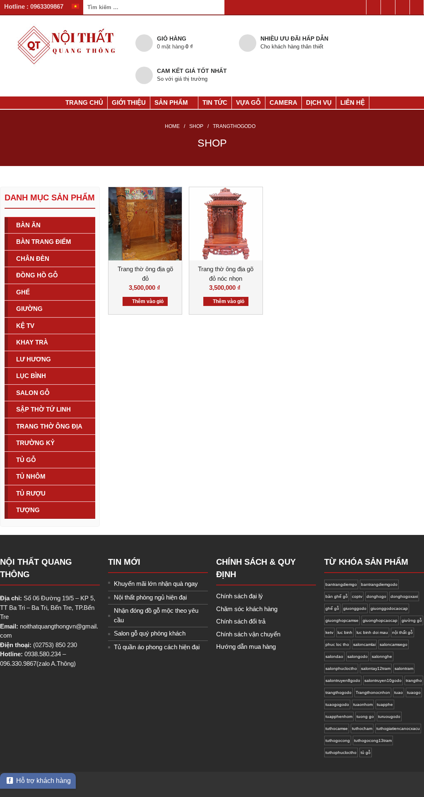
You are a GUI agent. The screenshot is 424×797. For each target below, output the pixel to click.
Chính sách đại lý (239, 596)
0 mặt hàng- (175, 47)
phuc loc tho (337, 644)
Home (172, 126)
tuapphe (385, 704)
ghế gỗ (332, 608)
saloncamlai (364, 644)
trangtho (414, 680)
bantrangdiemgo (341, 584)
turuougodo (389, 716)
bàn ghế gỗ (336, 596)
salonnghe (382, 656)
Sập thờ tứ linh (43, 409)
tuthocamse (336, 728)
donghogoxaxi (404, 596)
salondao (334, 656)
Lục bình (31, 375)
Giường (29, 308)
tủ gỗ (366, 752)
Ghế (23, 292)
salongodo (357, 656)
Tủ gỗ (26, 459)
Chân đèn (32, 258)
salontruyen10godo (383, 680)
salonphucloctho (341, 668)
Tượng (28, 509)
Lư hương (33, 359)
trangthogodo (338, 692)
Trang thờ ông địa (49, 426)
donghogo (376, 596)
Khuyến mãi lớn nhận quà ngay (156, 583)
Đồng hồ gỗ (37, 275)
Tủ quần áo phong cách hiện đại (157, 646)
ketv (329, 632)
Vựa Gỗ (248, 102)
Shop (196, 126)
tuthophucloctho (341, 752)
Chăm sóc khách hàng (246, 608)
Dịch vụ (319, 102)
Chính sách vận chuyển (248, 634)
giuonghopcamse (342, 620)
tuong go (365, 716)
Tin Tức (214, 102)
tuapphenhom (338, 716)
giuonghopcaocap (380, 620)
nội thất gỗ (402, 632)
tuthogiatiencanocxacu (398, 728)
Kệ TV (25, 325)
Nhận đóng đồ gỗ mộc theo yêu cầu (156, 615)
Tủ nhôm (31, 476)
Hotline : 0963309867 (33, 6)
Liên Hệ (352, 102)
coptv (357, 596)
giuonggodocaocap (389, 608)
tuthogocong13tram (373, 740)
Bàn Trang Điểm (43, 241)
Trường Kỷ (35, 442)
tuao (398, 692)
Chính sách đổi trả (240, 621)
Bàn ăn (28, 225)
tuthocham (362, 728)
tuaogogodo (337, 704)
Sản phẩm (171, 102)
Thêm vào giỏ (148, 301)
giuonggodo (354, 608)
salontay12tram (375, 668)
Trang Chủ (83, 102)
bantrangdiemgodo (379, 584)
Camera (283, 102)
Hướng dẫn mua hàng (246, 646)
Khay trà (32, 342)
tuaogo (414, 692)
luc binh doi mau (372, 632)
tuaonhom (363, 704)
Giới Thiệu (129, 102)
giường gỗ (412, 620)
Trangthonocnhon (373, 692)
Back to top (403, 747)
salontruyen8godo (342, 680)
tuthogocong (337, 740)
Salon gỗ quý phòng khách (150, 633)
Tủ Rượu (31, 493)
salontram (404, 668)
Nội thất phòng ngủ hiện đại (150, 597)
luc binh (344, 632)
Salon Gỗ (33, 392)
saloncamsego (393, 644)
